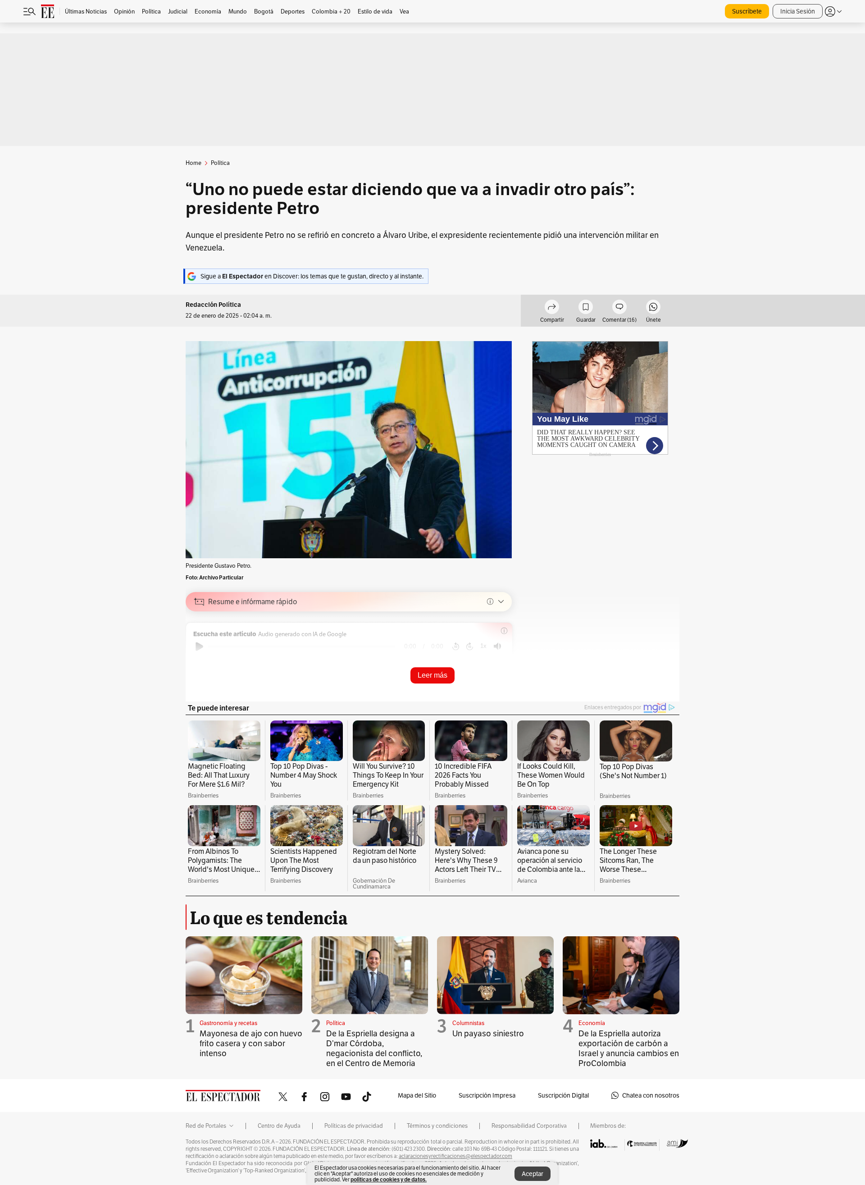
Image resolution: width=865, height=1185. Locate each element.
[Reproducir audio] (199, 646)
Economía (591, 1023)
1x (483, 646)
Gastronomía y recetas (228, 1023)
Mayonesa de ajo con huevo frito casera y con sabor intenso (251, 1043)
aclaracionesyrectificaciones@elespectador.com (455, 1156)
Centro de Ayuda (279, 1126)
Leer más (432, 675)
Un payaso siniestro (488, 1033)
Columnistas (468, 1023)
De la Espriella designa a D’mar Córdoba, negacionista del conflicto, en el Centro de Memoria (374, 1048)
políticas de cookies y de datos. (389, 1179)
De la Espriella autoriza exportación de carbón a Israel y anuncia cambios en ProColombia (628, 1048)
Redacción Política (213, 305)
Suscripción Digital (563, 1095)
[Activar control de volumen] (497, 646)
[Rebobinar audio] (455, 647)
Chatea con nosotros (650, 1095)
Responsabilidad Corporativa (529, 1126)
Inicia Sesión (797, 11)
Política (335, 1023)
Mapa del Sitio (417, 1095)
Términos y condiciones (437, 1126)
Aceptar (532, 1174)
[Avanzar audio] (469, 647)
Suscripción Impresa (487, 1095)
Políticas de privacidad (353, 1126)
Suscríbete (747, 11)
